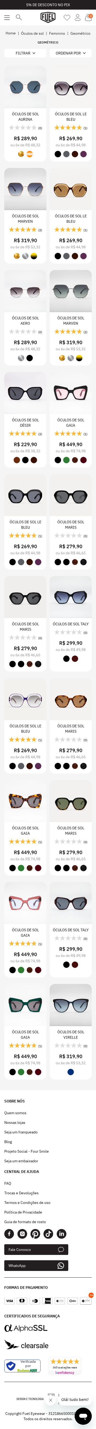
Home (11, 33)
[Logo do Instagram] (22, 1234)
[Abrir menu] (7, 17)
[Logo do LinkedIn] (61, 1234)
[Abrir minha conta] (78, 17)
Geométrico (80, 33)
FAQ (7, 1183)
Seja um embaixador (21, 1161)
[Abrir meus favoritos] (67, 18)
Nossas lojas (14, 1122)
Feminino (57, 33)
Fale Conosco (20, 1249)
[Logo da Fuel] (48, 17)
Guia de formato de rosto (25, 1221)
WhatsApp (17, 1265)
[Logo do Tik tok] (48, 1234)
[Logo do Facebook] (9, 1234)
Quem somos (15, 1112)
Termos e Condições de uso (27, 1202)
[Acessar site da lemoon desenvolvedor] (38, 1399)
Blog (8, 1141)
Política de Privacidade (23, 1212)
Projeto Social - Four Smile (26, 1151)
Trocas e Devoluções (21, 1193)
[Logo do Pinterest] (35, 1234)
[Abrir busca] (19, 17)
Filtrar (23, 53)
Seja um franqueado (21, 1132)
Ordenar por (68, 53)
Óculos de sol (32, 33)
